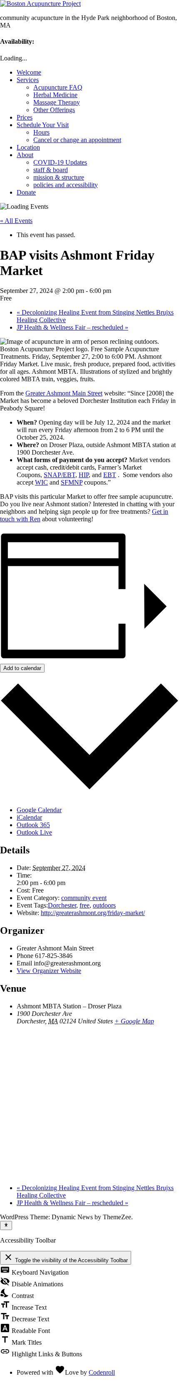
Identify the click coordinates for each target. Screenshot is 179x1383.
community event (84, 897)
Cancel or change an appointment (77, 139)
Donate (26, 192)
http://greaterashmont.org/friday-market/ (93, 912)
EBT (109, 474)
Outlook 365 (33, 824)
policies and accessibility (65, 184)
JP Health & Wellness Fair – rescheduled (72, 327)
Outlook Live (34, 832)
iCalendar (29, 817)
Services (28, 79)
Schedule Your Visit (43, 124)
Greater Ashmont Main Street (63, 393)
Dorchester (62, 905)
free (85, 905)
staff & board (50, 169)
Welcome (29, 72)
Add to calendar (22, 668)
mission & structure (58, 177)
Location (28, 147)
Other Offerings (54, 109)
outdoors (104, 905)
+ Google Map (134, 1021)
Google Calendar (39, 809)
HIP (84, 474)
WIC (41, 482)
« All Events (16, 220)
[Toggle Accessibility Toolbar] (6, 1225)
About (25, 154)
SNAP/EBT (59, 474)
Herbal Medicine (55, 94)
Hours (41, 132)
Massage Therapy (56, 102)
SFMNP (71, 482)
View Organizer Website (49, 970)
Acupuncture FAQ (57, 87)
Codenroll (102, 1372)
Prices (24, 117)
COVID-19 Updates (60, 162)
